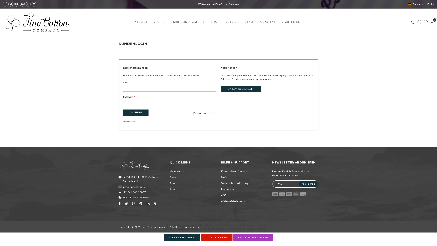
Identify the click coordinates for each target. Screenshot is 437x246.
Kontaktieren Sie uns (234, 171)
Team (173, 177)
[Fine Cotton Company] (36, 22)
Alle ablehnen (217, 237)
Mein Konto (177, 171)
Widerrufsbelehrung (233, 201)
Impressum (228, 189)
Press (173, 183)
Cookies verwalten (253, 237)
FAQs (224, 177)
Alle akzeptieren (182, 237)
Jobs (172, 189)
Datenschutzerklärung (234, 183)
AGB (224, 195)
